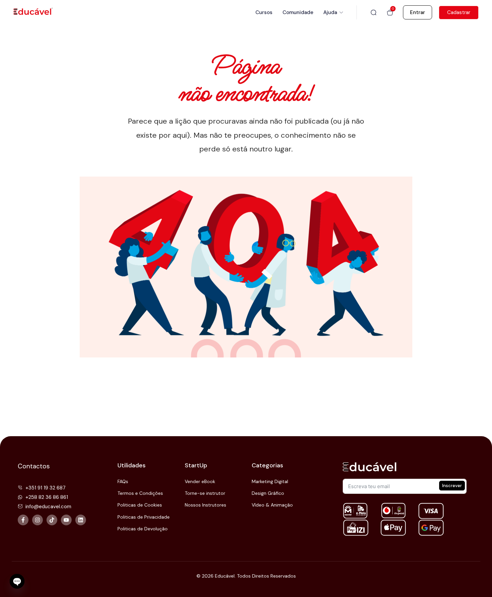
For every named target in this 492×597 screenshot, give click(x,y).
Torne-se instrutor (205, 493)
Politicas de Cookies (139, 505)
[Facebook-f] (23, 520)
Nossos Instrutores (205, 505)
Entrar (417, 12)
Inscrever (452, 485)
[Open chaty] (17, 581)
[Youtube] (66, 520)
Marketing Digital (270, 481)
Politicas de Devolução (142, 529)
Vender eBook (200, 481)
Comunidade (297, 12)
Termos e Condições (140, 493)
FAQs (122, 481)
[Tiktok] (52, 520)
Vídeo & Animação (272, 505)
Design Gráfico (268, 493)
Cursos (263, 12)
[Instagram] (37, 520)
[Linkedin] (80, 520)
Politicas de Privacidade (143, 517)
